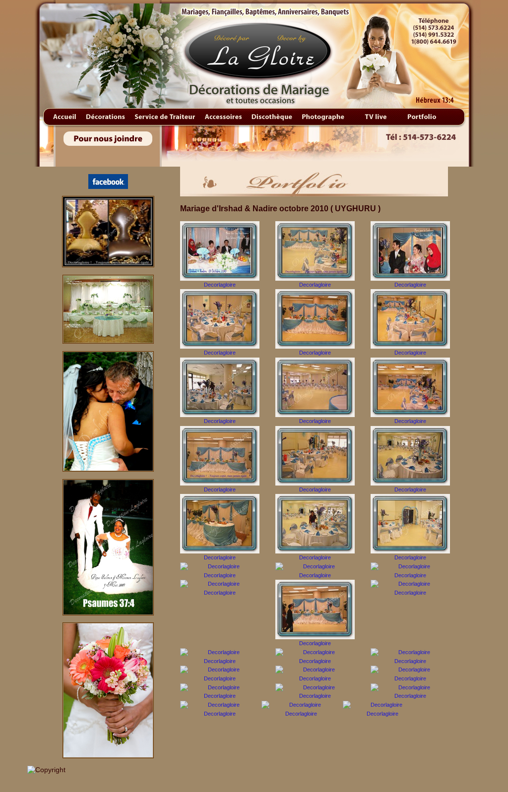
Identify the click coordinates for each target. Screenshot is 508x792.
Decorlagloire (220, 285)
